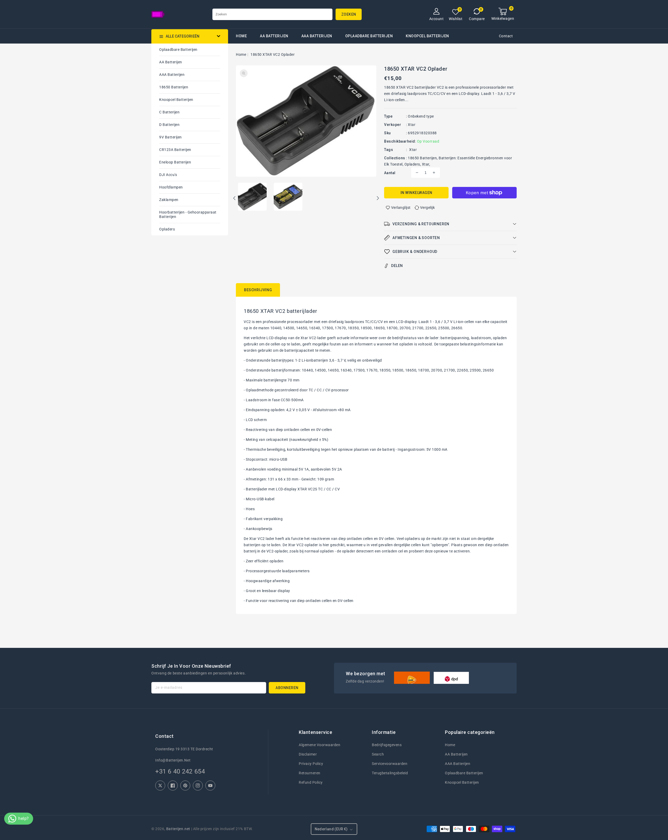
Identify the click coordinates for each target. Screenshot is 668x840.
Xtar (411, 125)
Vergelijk (427, 207)
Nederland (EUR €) (331, 829)
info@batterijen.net (172, 760)
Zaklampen (168, 200)
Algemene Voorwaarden (319, 745)
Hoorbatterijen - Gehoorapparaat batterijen (188, 214)
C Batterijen (169, 112)
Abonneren (287, 688)
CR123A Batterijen (175, 150)
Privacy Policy (311, 764)
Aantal (389, 173)
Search (378, 754)
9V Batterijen (170, 137)
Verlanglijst (401, 207)
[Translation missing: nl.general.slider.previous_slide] (234, 199)
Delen (397, 266)
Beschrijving (258, 290)
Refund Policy (311, 782)
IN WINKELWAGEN (416, 193)
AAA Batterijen (316, 36)
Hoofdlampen (171, 187)
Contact (506, 36)
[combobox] (272, 14)
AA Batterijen (274, 36)
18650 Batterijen (173, 87)
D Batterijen (169, 125)
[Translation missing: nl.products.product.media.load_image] (252, 197)
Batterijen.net (178, 829)
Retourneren (309, 773)
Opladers (167, 229)
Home (241, 54)
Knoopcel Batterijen (176, 100)
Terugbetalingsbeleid (390, 773)
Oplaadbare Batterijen (369, 36)
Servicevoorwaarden (389, 764)
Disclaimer (308, 754)
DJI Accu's (168, 175)
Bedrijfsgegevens (387, 745)
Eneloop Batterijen (175, 162)
